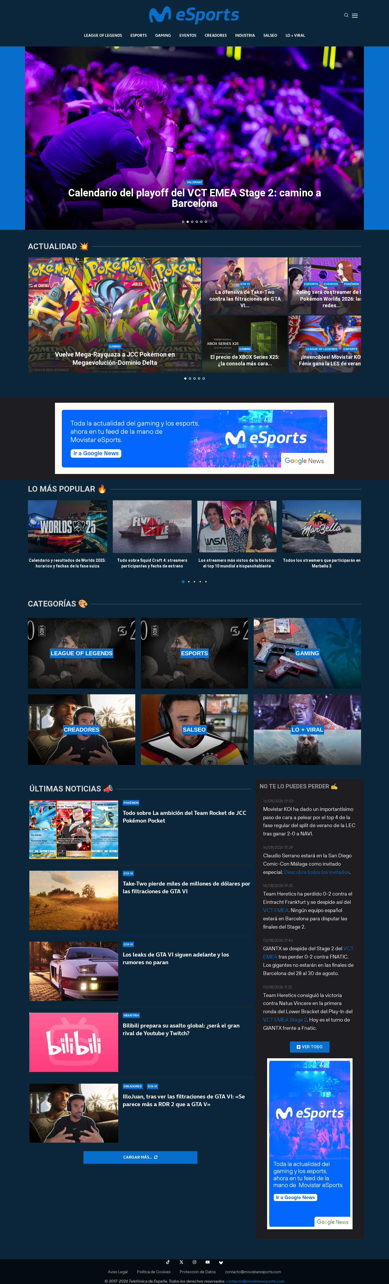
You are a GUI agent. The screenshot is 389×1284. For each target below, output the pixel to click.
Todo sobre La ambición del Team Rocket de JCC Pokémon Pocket (184, 817)
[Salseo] (194, 729)
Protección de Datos (198, 1271)
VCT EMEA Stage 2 (285, 1019)
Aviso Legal (118, 1271)
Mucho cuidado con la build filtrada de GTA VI (194, 203)
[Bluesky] (221, 1262)
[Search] (346, 15)
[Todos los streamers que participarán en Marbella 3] (321, 526)
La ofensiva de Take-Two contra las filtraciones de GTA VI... (245, 298)
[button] (35, 138)
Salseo (270, 35)
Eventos (187, 35)
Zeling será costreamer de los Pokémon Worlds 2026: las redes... (331, 298)
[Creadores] (81, 729)
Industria (245, 35)
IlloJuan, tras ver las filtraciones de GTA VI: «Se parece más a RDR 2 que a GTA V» (184, 1100)
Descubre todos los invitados (316, 872)
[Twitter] (181, 1262)
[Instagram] (194, 1262)
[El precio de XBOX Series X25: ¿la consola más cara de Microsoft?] (245, 344)
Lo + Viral (295, 35)
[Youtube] (208, 1262)
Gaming (163, 35)
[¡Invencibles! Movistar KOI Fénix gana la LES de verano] (331, 344)
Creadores (216, 35)
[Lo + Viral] (307, 729)
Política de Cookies (153, 1271)
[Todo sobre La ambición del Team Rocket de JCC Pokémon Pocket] (73, 829)
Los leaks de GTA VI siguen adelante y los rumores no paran (176, 958)
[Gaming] (307, 653)
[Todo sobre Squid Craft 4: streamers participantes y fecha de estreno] (152, 526)
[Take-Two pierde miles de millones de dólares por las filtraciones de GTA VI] (73, 900)
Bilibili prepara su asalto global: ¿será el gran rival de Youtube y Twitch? (181, 1029)
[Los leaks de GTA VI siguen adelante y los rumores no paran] (73, 971)
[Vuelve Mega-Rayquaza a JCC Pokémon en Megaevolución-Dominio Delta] (114, 315)
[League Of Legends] (81, 653)
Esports (138, 35)
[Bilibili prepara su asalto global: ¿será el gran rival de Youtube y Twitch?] (73, 1042)
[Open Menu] (355, 16)
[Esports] (194, 653)
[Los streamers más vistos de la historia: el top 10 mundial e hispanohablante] (237, 526)
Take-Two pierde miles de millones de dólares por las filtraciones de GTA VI (186, 887)
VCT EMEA (275, 910)
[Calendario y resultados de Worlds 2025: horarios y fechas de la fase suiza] (67, 526)
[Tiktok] (168, 1262)
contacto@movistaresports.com (253, 1271)
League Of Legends (103, 35)
